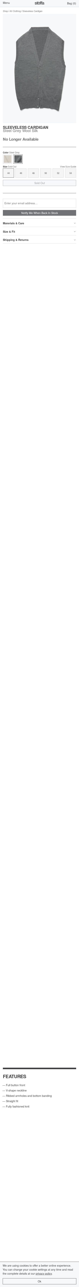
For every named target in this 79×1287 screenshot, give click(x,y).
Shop (5, 11)
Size (9, 167)
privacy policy (44, 1273)
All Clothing (15, 11)
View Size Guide (68, 167)
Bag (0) (71, 3)
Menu (6, 2)
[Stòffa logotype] (39, 3)
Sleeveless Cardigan (32, 11)
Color (11, 152)
